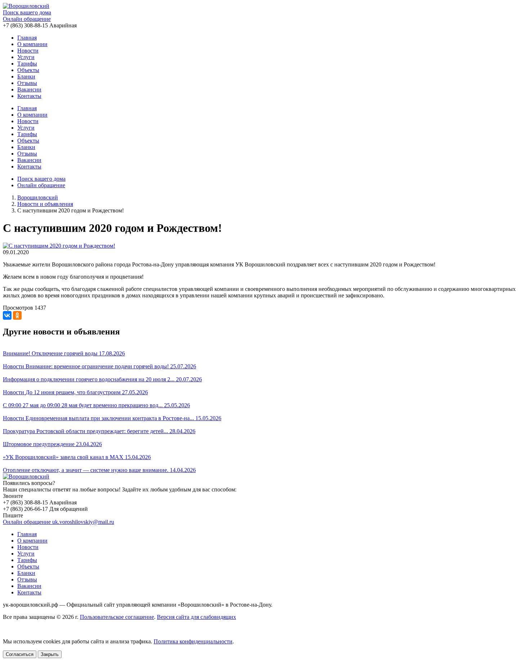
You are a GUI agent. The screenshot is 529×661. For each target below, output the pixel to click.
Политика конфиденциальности (193, 641)
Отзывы (27, 83)
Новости (28, 51)
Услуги (26, 57)
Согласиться (19, 654)
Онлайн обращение (27, 19)
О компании (32, 44)
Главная (27, 38)
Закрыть (50, 654)
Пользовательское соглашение (117, 617)
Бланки (26, 76)
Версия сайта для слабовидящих (196, 617)
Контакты (29, 96)
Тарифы (27, 63)
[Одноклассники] (17, 315)
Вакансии (29, 89)
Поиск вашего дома (27, 12)
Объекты (28, 70)
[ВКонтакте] (7, 315)
